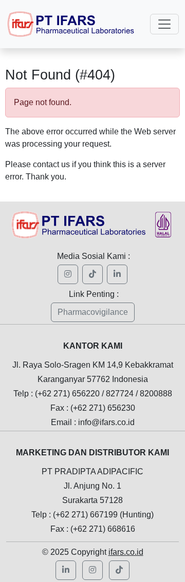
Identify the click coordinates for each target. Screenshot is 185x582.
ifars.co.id (125, 552)
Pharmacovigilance (93, 312)
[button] (92, 570)
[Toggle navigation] (164, 24)
